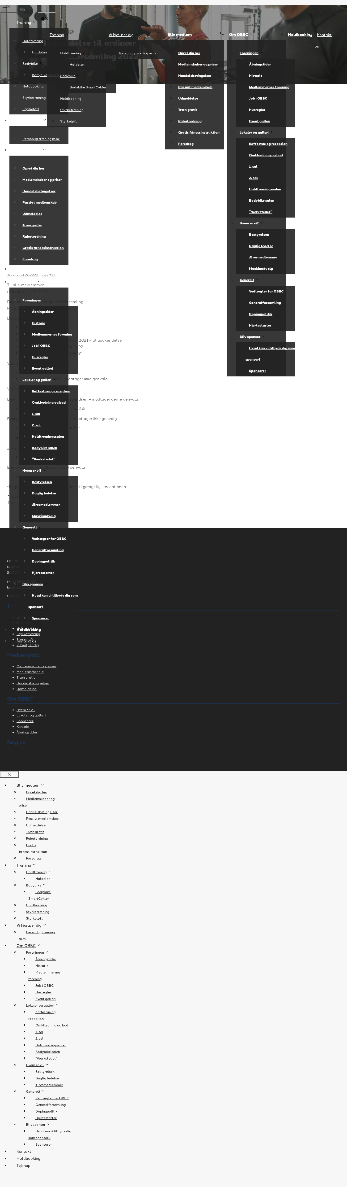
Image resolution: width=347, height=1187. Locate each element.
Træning (57, 34)
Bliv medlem (180, 34)
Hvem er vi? (249, 223)
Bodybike (68, 75)
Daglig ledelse (261, 245)
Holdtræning (70, 53)
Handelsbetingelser (194, 75)
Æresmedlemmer (263, 257)
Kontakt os (26, 640)
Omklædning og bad (266, 155)
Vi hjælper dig (121, 34)
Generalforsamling (265, 302)
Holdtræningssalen (265, 189)
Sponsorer (257, 370)
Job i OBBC (258, 98)
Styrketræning (72, 109)
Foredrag (186, 143)
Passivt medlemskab (195, 86)
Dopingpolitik (260, 313)
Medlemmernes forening (269, 86)
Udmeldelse (188, 98)
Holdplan (77, 64)
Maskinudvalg (261, 268)
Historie (255, 75)
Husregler (257, 109)
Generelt (247, 279)
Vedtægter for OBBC (266, 291)
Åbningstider (260, 64)
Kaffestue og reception (268, 143)
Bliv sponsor (250, 336)
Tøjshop (23, 1165)
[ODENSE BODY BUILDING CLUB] (173, 199)
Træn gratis (187, 109)
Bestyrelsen (259, 234)
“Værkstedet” (260, 211)
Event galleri (259, 120)
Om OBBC (238, 34)
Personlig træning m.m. (138, 53)
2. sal (253, 177)
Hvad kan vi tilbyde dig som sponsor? (270, 353)
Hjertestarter (260, 325)
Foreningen (249, 52)
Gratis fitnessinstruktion (199, 132)
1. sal (253, 166)
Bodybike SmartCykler (88, 87)
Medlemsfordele (30, 671)
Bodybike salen (261, 200)
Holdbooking (70, 98)
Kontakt (23, 726)
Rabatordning (190, 120)
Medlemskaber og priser (198, 64)
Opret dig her (189, 52)
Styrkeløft (68, 121)
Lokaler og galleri (254, 132)
